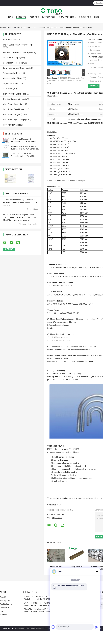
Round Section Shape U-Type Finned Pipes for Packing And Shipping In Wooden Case (56, 567)
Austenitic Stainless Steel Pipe (17, 52)
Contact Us (85, 17)
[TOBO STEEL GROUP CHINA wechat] (19, 242)
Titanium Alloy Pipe (11, 73)
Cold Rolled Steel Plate (13, 109)
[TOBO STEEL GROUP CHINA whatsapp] (13, 242)
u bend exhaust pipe (60, 498)
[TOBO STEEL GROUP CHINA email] (6, 242)
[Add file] (53, 627)
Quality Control (67, 17)
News (96, 17)
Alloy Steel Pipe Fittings (14, 119)
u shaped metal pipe (77, 498)
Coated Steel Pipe (11, 57)
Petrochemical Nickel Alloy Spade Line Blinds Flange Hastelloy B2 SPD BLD (39, 598)
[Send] (97, 627)
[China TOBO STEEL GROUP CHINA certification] (10, 178)
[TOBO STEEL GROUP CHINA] (51, 11)
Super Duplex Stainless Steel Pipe (18, 45)
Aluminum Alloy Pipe (12, 78)
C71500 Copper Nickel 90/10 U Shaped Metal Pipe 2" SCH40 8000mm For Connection (23, 156)
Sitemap (3, 615)
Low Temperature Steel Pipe (16, 68)
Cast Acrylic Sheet (11, 125)
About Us (34, 17)
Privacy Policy (8, 628)
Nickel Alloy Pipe (10, 39)
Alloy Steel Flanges (11, 114)
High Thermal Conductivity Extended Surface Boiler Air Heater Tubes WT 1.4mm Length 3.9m (25, 141)
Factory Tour (49, 17)
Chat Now (94, 86)
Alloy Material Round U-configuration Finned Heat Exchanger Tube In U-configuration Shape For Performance (76, 567)
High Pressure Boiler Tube (14, 94)
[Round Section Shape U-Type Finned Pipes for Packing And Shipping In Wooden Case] (56, 555)
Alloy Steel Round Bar (12, 104)
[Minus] (96, 571)
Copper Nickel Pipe (11, 83)
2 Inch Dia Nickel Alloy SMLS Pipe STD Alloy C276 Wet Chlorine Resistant (39, 610)
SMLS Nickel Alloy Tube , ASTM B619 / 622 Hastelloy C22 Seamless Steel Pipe (40, 604)
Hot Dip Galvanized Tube (14, 99)
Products (21, 17)
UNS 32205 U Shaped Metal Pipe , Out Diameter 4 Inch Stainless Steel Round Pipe (65, 80)
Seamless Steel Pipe (12, 63)
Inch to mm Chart (54, 187)
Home (10, 17)
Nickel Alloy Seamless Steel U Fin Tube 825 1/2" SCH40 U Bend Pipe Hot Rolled (24, 148)
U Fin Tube (21, 28)
